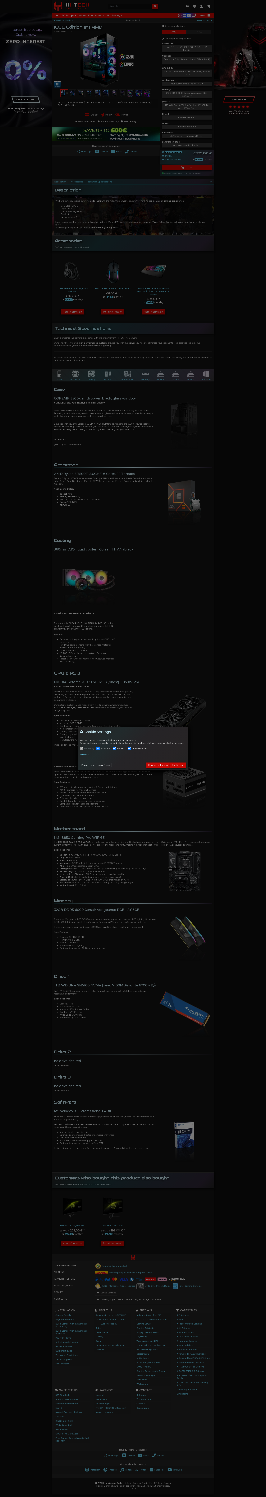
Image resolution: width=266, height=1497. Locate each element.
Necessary (89, 748)
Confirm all (178, 765)
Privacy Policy (88, 765)
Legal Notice (104, 765)
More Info (84, 754)
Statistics (121, 748)
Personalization (139, 748)
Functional (105, 748)
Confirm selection (158, 765)
